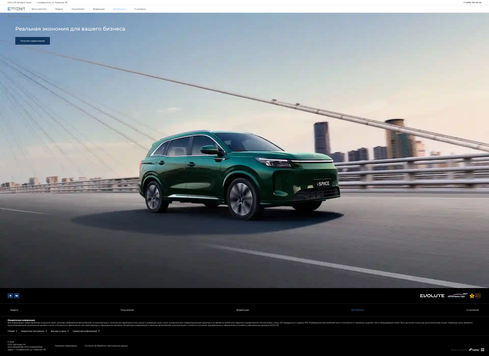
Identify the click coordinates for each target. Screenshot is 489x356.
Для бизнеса (119, 9)
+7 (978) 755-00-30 (472, 2)
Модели (59, 9)
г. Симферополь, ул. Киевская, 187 (52, 2)
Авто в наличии (39, 9)
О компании (140, 9)
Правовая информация (66, 346)
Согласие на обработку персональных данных (106, 346)
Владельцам (99, 9)
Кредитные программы (32, 331)
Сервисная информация (85, 331)
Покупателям (78, 9)
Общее (11, 331)
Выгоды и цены (58, 331)
